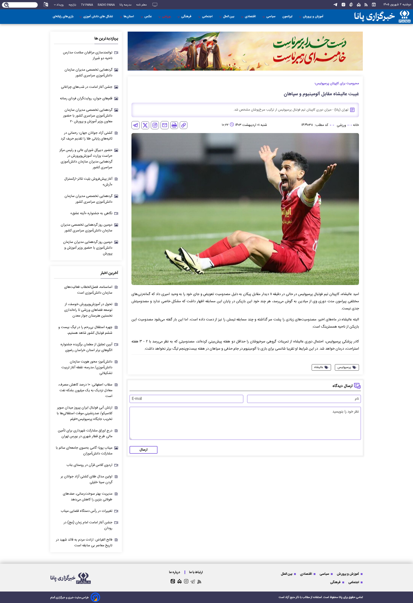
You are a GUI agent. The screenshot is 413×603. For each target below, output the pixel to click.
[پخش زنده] (154, 4)
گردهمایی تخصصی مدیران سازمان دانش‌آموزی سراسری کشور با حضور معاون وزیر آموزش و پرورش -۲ (87, 115)
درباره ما (175, 572)
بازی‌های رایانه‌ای (63, 16)
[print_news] (174, 125)
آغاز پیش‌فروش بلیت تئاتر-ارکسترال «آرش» (88, 182)
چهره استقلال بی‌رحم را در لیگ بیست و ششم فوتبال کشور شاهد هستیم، (85, 330)
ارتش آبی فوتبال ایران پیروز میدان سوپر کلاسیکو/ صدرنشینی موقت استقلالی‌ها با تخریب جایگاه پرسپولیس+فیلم (84, 413)
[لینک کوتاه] (183, 125)
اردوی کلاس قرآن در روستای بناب (89, 465)
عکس (148, 16)
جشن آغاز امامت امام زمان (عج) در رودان (88, 525)
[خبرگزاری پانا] (382, 16)
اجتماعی (207, 16)
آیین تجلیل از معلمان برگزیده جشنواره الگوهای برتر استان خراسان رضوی (86, 347)
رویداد (60, 5)
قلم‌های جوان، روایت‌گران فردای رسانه (86, 98)
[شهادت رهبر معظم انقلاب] (245, 51)
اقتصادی (250, 16)
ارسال (143, 450)
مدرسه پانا (125, 5)
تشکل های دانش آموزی (98, 16)
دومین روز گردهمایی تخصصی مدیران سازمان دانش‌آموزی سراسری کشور (86, 228)
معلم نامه (141, 5)
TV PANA (87, 5)
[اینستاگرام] (343, 4)
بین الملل (229, 16)
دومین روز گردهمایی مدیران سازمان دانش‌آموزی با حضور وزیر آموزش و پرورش (87, 248)
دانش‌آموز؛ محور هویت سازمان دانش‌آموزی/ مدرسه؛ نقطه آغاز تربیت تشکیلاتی (86, 367)
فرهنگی (186, 16)
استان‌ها (129, 16)
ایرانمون (287, 16)
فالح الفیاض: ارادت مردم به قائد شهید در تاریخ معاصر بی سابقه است (84, 542)
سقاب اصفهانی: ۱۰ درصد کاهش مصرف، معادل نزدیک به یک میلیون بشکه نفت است (85, 390)
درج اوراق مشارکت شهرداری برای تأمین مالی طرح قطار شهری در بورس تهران (85, 433)
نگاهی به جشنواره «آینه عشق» (91, 213)
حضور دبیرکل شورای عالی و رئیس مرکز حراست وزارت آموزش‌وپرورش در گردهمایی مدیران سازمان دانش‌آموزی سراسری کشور (86, 158)
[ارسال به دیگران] (165, 125)
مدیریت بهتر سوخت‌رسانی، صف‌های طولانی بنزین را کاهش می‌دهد (87, 496)
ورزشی (166, 16)
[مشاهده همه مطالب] (373, 4)
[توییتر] (145, 125)
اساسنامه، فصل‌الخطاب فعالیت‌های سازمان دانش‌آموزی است (88, 290)
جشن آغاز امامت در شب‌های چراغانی (86, 87)
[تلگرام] (335, 4)
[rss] (366, 4)
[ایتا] (351, 5)
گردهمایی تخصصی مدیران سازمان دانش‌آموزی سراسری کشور (88, 72)
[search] (7, 5)
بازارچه (72, 5)
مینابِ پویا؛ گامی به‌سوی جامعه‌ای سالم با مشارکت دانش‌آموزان (84, 451)
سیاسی (271, 16)
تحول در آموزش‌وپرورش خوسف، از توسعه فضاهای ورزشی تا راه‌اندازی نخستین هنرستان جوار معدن (88, 310)
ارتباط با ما (196, 572)
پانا (340, 597)
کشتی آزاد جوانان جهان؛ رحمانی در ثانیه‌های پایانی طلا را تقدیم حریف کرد (86, 136)
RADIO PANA (106, 5)
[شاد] (359, 5)
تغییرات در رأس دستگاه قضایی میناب (86, 511)
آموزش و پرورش (313, 16)
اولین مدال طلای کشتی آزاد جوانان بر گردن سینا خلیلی (86, 479)
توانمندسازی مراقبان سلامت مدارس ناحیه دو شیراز (87, 55)
